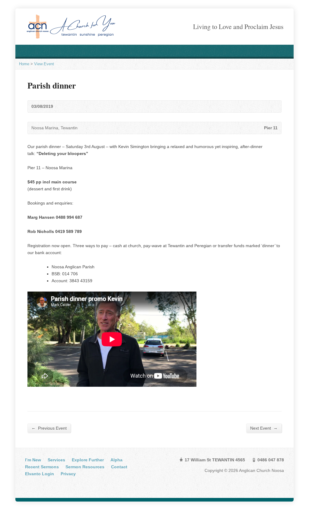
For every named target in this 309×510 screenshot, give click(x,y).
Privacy (68, 473)
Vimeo (47, 484)
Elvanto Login (39, 473)
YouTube (38, 484)
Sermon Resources (84, 466)
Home (24, 64)
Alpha (116, 459)
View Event (44, 64)
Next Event (264, 428)
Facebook (29, 484)
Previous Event (49, 428)
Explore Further (88, 459)
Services (56, 459)
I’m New (33, 459)
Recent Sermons (42, 466)
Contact (119, 466)
